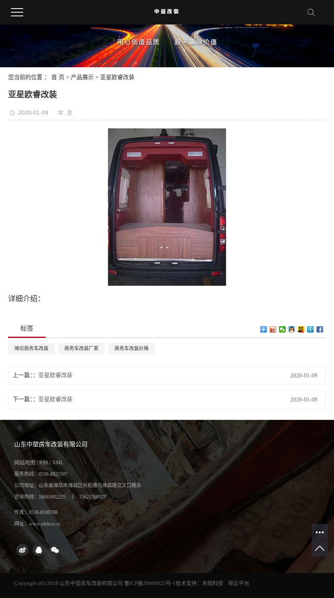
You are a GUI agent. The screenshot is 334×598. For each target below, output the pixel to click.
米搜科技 (212, 583)
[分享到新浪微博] (273, 329)
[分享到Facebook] (319, 329)
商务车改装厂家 (81, 348)
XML (58, 462)
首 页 (57, 77)
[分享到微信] (282, 329)
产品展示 (82, 77)
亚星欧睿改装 (117, 77)
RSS (43, 462)
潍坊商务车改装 (31, 348)
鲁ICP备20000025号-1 (150, 583)
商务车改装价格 (131, 348)
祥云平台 (238, 583)
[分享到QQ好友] (291, 329)
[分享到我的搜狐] (301, 329)
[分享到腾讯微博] (310, 329)
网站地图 (24, 462)
